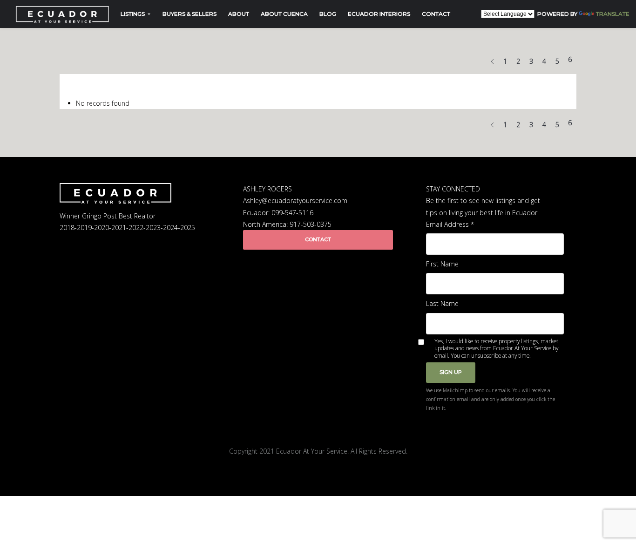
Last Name (442, 303)
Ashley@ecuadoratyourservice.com (295, 200)
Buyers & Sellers (189, 13)
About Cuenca (284, 13)
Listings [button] (133, 13)
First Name (442, 263)
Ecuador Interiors (379, 13)
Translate (612, 13)
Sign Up (451, 372)
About (238, 13)
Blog (327, 13)
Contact (436, 13)
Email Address (450, 224)
